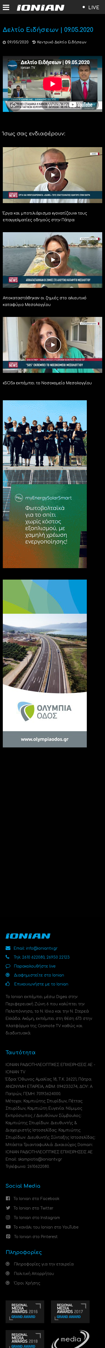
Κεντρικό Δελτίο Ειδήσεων (62, 42)
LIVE (93, 7)
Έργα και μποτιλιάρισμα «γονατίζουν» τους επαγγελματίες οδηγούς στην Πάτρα (45, 216)
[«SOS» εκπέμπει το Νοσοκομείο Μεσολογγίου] (52, 345)
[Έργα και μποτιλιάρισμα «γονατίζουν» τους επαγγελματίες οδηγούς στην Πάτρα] (52, 175)
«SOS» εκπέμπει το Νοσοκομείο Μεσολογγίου (47, 383)
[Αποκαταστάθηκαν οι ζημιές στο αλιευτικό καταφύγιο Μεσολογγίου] (52, 260)
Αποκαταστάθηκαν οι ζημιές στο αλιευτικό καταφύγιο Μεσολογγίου (45, 301)
